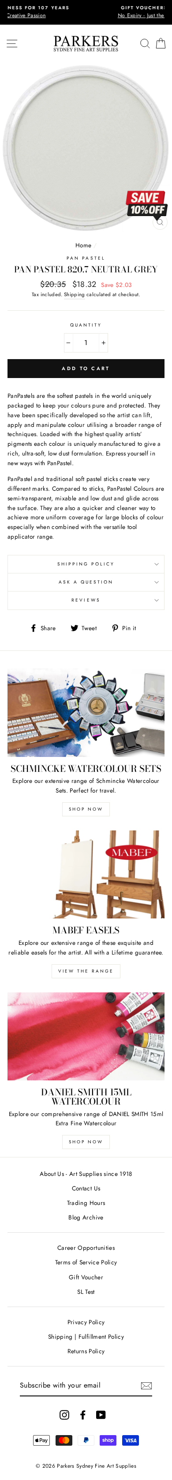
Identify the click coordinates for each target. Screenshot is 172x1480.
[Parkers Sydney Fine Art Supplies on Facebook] (83, 1415)
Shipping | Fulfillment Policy (86, 1336)
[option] (86, 12)
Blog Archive (85, 1217)
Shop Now (86, 809)
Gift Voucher (86, 1277)
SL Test (85, 1291)
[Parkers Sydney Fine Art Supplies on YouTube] (101, 1415)
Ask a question (86, 582)
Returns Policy (86, 1351)
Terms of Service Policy (86, 1262)
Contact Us (86, 1188)
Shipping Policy (86, 564)
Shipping (74, 294)
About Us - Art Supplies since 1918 (86, 1173)
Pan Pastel (86, 258)
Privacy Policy (86, 1322)
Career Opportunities (86, 1247)
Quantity (86, 325)
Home (83, 245)
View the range (86, 971)
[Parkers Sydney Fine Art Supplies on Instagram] (64, 1415)
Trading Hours (86, 1202)
